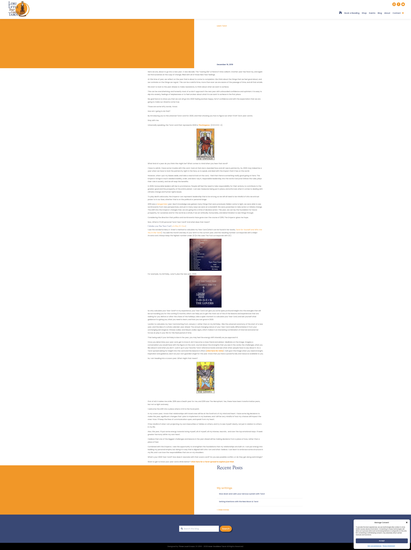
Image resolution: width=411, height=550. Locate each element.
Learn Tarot (222, 26)
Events (372, 13)
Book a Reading (351, 13)
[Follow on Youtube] (403, 4)
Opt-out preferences (375, 546)
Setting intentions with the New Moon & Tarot (238, 501)
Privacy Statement (389, 546)
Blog (380, 13)
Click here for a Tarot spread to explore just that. (212, 462)
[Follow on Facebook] (398, 4)
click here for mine (214, 351)
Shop (364, 13)
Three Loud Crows (187, 546)
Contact (397, 13)
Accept (382, 541)
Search (226, 528)
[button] (407, 522)
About (387, 13)
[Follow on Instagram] (394, 4)
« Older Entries (223, 510)
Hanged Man (162, 204)
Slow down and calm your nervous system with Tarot (242, 494)
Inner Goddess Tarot (217, 546)
